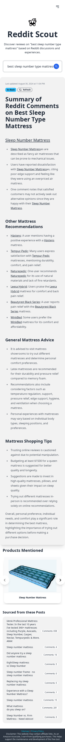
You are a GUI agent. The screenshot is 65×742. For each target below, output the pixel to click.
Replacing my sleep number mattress (32, 683)
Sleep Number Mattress (27, 140)
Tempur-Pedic (19, 251)
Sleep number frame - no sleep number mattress (32, 673)
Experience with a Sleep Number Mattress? (32, 692)
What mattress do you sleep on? (32, 707)
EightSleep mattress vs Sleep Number (32, 664)
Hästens (16, 235)
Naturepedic (18, 271)
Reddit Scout (32, 34)
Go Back (11, 89)
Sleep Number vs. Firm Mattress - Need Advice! (32, 717)
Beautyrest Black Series (25, 302)
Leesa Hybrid (19, 286)
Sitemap (25, 731)
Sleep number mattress (32, 647)
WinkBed (16, 317)
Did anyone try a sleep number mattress (32, 655)
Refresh (27, 89)
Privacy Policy (37, 731)
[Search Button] (56, 66)
